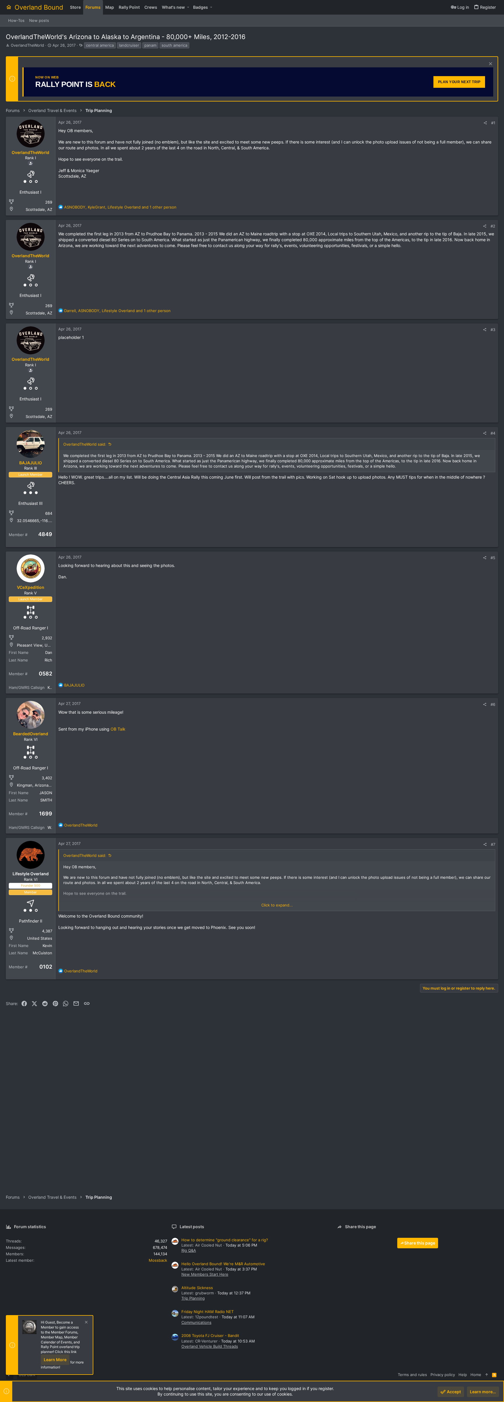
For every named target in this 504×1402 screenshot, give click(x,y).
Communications (196, 1322)
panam (150, 45)
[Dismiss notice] (490, 64)
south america (174, 45)
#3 (493, 329)
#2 (493, 226)
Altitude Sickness (197, 1287)
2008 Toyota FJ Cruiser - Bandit (210, 1335)
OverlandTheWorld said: (84, 444)
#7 (493, 844)
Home (475, 1374)
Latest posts (192, 1226)
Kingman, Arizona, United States (46, 785)
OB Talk (118, 729)
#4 (493, 433)
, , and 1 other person (120, 207)
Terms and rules (412, 1374)
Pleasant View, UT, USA (38, 645)
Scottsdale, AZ (39, 209)
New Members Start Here (204, 1274)
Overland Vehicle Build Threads (209, 1346)
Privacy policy (442, 1374)
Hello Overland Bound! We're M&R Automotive (223, 1263)
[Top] (486, 1374)
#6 (493, 704)
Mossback (158, 1260)
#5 (493, 557)
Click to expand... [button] (277, 905)
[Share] (485, 123)
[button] (188, 7)
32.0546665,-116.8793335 (41, 520)
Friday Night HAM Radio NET (207, 1311)
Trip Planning (193, 1298)
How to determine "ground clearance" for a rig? (224, 1240)
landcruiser (129, 45)
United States (39, 938)
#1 (493, 122)
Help (463, 1374)
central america (100, 45)
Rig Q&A (188, 1250)
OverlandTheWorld (27, 45)
